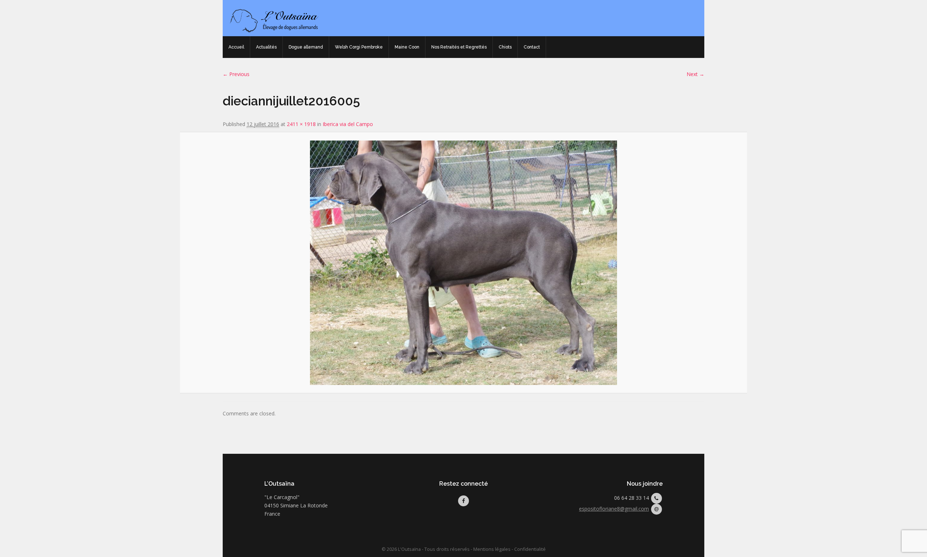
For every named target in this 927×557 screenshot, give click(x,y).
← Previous (236, 74)
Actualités (266, 47)
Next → (695, 74)
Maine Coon (407, 47)
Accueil (236, 47)
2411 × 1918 (301, 124)
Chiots (505, 47)
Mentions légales (492, 549)
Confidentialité (530, 549)
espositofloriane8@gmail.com (614, 508)
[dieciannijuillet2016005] (463, 263)
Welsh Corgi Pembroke (359, 47)
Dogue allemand (306, 47)
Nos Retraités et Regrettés (459, 47)
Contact (532, 47)
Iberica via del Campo (348, 124)
